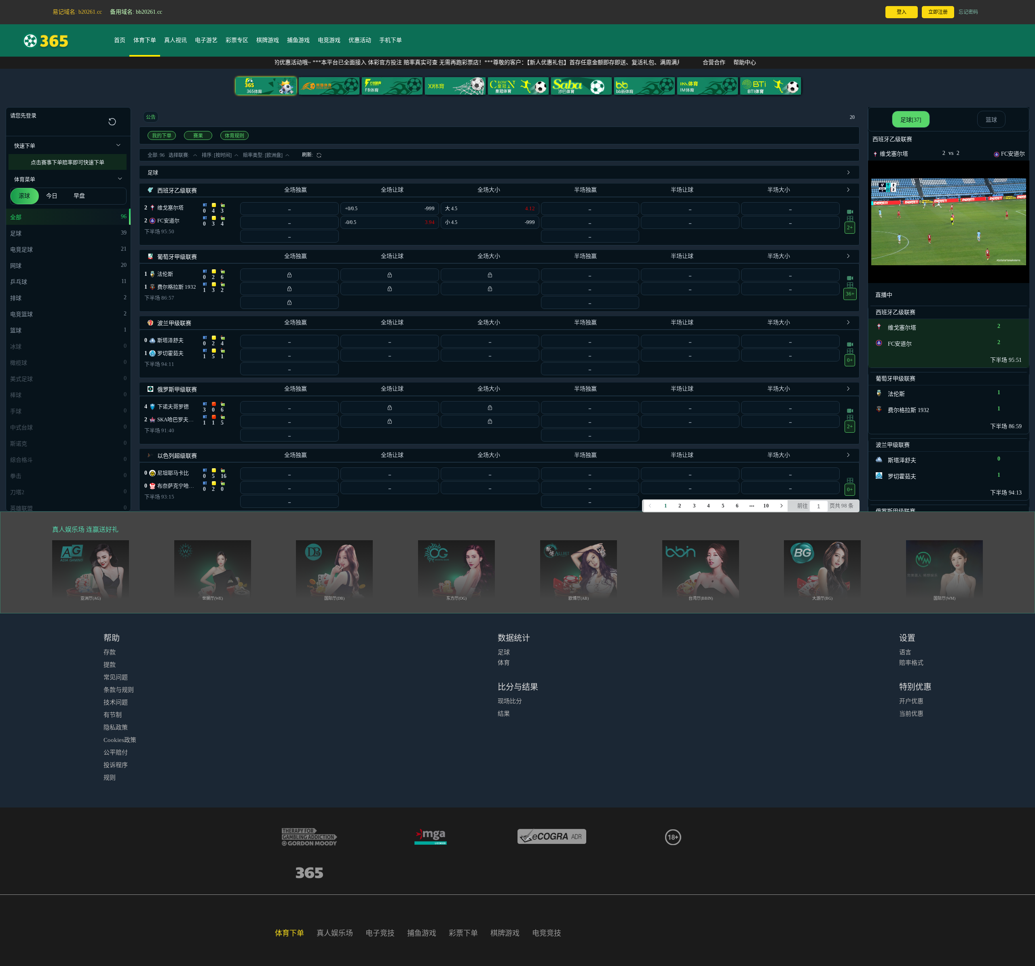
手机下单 (390, 40)
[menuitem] (312, 155)
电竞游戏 (329, 40)
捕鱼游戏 (298, 40)
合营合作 (714, 62)
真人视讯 (175, 40)
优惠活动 (360, 40)
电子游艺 (206, 40)
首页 (119, 40)
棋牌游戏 (267, 40)
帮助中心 (744, 62)
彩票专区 (237, 40)
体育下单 (144, 40)
